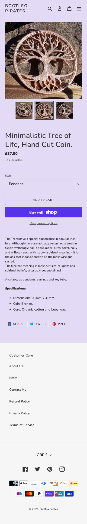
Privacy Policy (19, 413)
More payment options (44, 223)
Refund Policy (19, 401)
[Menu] (79, 8)
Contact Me (17, 389)
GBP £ (42, 454)
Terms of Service (21, 425)
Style (8, 175)
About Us (16, 366)
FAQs (13, 378)
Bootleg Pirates (16, 8)
